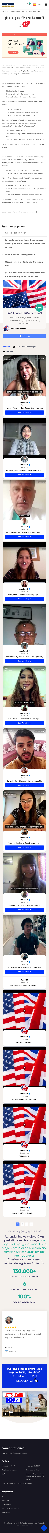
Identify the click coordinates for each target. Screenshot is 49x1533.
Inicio (3, 11)
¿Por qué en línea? (8, 1466)
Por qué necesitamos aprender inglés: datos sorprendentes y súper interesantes (25, 274)
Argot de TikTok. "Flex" (15, 233)
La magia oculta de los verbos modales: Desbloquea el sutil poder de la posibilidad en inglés (25, 243)
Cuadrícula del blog (17, 11)
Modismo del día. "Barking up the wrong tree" (24, 264)
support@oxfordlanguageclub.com (14, 1453)
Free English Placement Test (24, 313)
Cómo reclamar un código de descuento (17, 1483)
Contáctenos (6, 1504)
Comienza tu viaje (32, 1470)
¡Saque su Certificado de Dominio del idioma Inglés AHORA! (35, 1476)
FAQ (3, 1474)
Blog (3, 1496)
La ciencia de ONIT (33, 1466)
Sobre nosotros (7, 1500)
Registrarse (6, 1512)
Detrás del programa (9, 1470)
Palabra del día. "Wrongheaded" (20, 255)
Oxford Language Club (28, 1523)
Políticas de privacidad (10, 1508)
